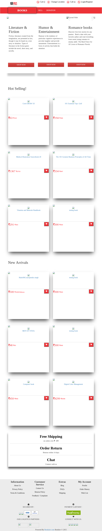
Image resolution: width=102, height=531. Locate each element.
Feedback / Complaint (40, 496)
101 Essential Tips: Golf (73, 104)
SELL (40, 10)
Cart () (42, 2)
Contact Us (40, 488)
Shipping (62, 493)
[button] (22, 10)
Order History (85, 489)
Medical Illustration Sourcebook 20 (28, 157)
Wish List (84, 493)
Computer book (28, 384)
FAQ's (62, 489)
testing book (73, 210)
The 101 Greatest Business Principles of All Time (73, 157)
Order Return (51, 448)
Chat (51, 460)
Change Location (58, 2)
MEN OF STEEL (28, 331)
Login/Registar (87, 2)
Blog (62, 485)
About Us (17, 485)
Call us (73, 2)
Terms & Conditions (17, 493)
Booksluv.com (49, 530)
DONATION (50, 10)
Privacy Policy (17, 489)
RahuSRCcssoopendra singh (28, 278)
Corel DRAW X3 (29, 104)
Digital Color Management (73, 384)
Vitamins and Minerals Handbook (28, 210)
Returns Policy (40, 492)
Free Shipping (51, 436)
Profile (84, 485)
